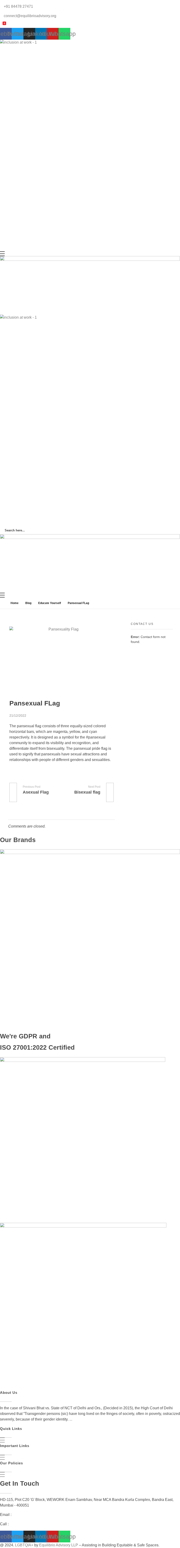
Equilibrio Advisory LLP (58, 1545)
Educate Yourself (49, 603)
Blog (28, 603)
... (70, 1419)
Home (15, 603)
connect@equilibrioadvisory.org (38, 1515)
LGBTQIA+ (24, 1545)
